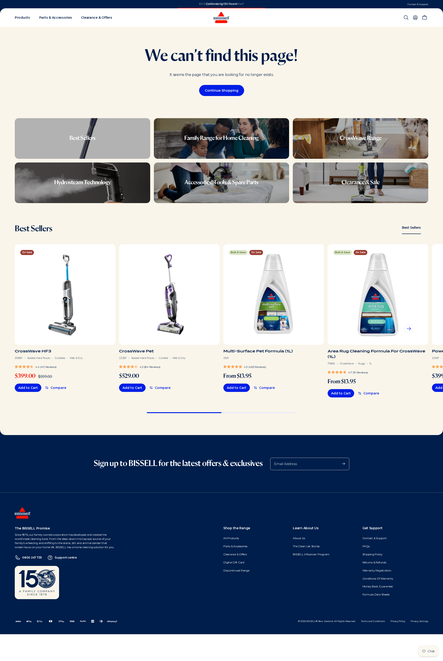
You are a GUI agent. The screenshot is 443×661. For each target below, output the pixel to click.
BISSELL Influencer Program (311, 554)
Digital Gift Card (233, 562)
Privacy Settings (419, 621)
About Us (299, 538)
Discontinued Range (236, 570)
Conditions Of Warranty (377, 578)
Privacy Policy (397, 621)
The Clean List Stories (306, 546)
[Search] (406, 17)
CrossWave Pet (136, 351)
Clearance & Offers (235, 554)
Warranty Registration (376, 570)
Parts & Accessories (235, 546)
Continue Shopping (221, 90)
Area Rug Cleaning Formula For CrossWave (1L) (376, 354)
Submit (341, 463)
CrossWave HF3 (33, 351)
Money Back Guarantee (377, 586)
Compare (58, 388)
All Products (231, 538)
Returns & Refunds (374, 562)
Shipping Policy (372, 554)
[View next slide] (408, 328)
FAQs (366, 546)
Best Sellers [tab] (411, 227)
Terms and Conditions (373, 621)
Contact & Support (417, 4)
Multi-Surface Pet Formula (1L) (258, 351)
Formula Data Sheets (375, 594)
